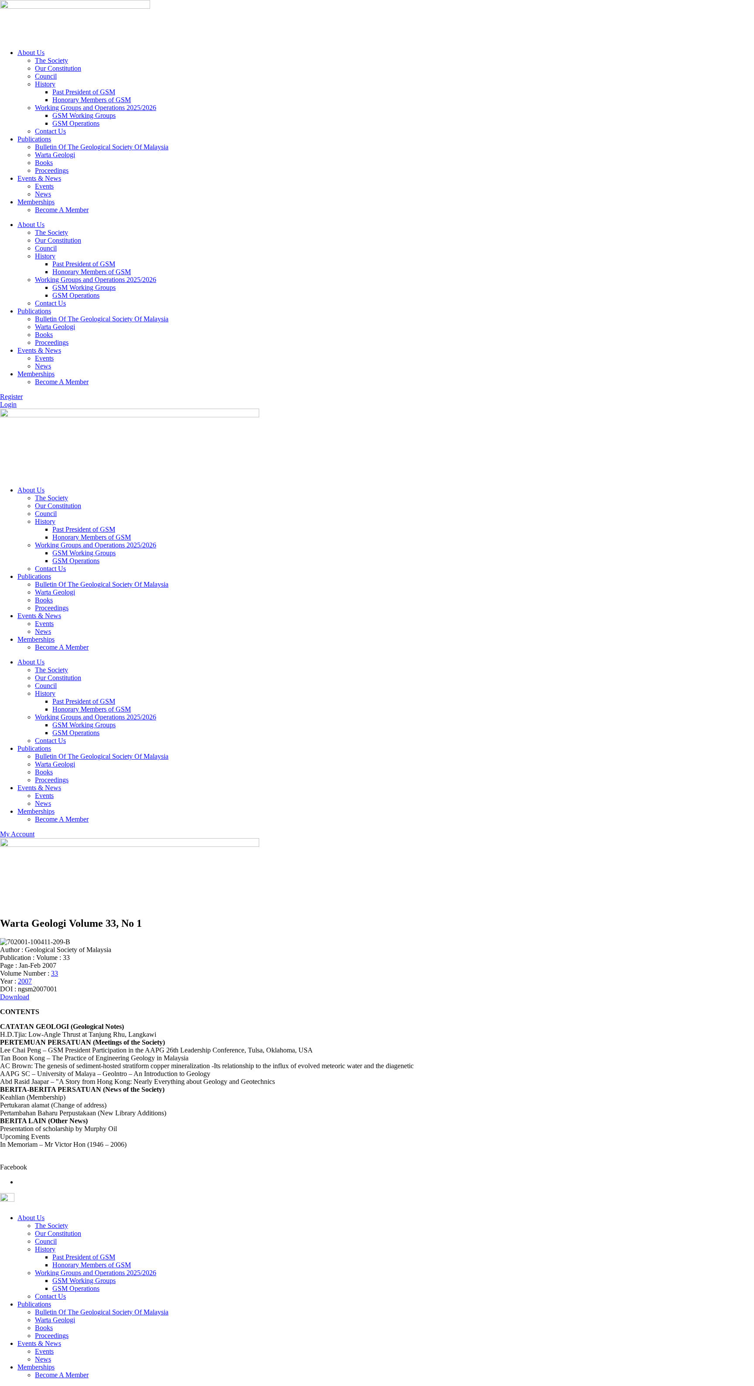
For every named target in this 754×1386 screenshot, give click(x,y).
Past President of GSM (83, 92)
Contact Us (50, 131)
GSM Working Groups (84, 115)
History (45, 84)
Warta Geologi (55, 154)
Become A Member (62, 209)
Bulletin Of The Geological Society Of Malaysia (101, 147)
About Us (31, 52)
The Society (51, 60)
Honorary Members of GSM (91, 99)
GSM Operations (75, 123)
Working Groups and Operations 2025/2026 (95, 107)
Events (44, 186)
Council (46, 76)
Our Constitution (58, 68)
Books (44, 162)
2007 (25, 981)
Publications (34, 139)
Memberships (36, 202)
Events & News (39, 178)
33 (54, 973)
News (43, 194)
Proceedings (52, 170)
